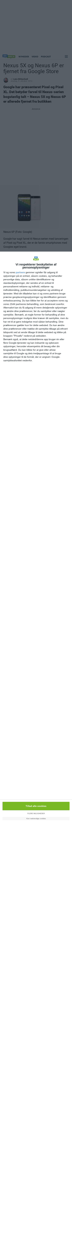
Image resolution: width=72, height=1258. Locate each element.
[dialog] (36, 755)
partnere (20, 272)
